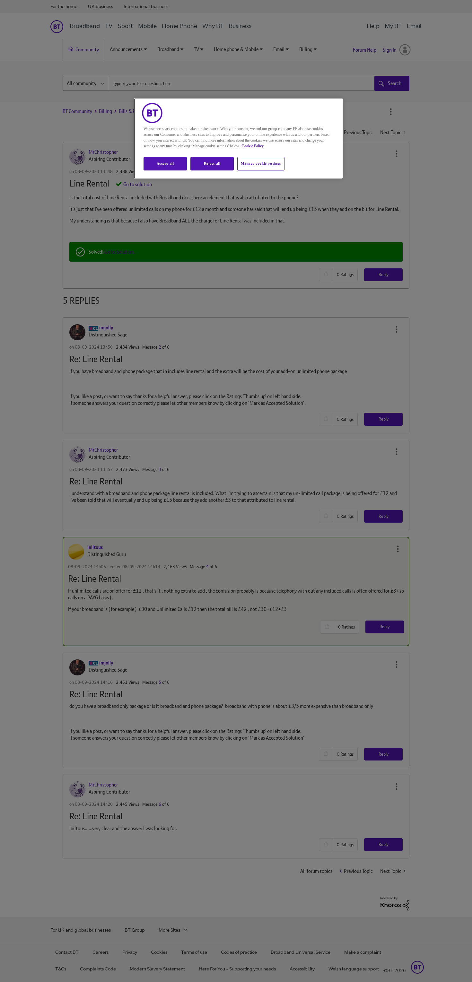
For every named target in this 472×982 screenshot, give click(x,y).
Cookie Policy (252, 146)
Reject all (212, 163)
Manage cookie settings (261, 163)
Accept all (165, 163)
